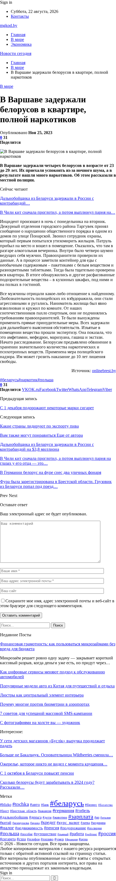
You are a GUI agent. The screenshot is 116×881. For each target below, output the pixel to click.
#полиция (94, 828)
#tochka (20, 804)
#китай (5, 822)
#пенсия (51, 828)
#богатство (105, 804)
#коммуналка (20, 822)
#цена (83, 839)
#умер (59, 839)
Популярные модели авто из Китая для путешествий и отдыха (57, 686)
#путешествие (45, 834)
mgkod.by (8, 25)
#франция (71, 839)
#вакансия (45, 811)
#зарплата (80, 816)
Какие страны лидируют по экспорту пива (39, 426)
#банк (45, 805)
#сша (21, 839)
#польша (45, 379)
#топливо (47, 839)
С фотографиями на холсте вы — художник (40, 722)
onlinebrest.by (104, 370)
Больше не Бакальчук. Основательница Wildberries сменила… (56, 755)
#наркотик (27, 379)
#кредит (48, 822)
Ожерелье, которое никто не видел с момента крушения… (53, 764)
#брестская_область (23, 811)
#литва (85, 823)
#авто (35, 804)
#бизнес (91, 805)
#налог (7, 827)
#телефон (33, 839)
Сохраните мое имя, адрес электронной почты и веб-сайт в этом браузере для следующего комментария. (57, 603)
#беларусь (9, 379)
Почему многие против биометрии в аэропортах (45, 704)
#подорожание (73, 828)
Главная (18, 34)
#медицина (98, 823)
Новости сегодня (15, 53)
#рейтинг (91, 834)
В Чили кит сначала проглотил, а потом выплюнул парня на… (57, 212)
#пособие (26, 834)
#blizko (5, 805)
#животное (60, 817)
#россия (107, 833)
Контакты (20, 16)
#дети (47, 817)
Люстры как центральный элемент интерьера (42, 695)
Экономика (21, 44)
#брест (4, 811)
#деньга (35, 817)
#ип (96, 817)
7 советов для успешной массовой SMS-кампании (46, 713)
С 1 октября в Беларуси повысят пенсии (37, 773)
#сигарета (8, 839)
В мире (17, 39)
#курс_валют (68, 822)
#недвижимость (29, 828)
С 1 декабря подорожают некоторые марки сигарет (47, 407)
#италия (105, 817)
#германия (63, 810)
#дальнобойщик (14, 817)
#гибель (82, 810)
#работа (77, 833)
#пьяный (63, 834)
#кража (35, 822)
